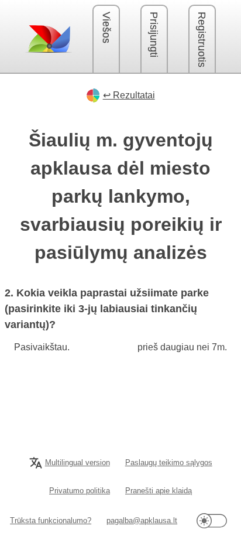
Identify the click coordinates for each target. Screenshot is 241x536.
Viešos (106, 27)
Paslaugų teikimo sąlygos (168, 462)
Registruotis (202, 39)
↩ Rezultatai (129, 95)
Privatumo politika (79, 490)
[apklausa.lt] (48, 39)
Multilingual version (77, 462)
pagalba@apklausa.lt (141, 520)
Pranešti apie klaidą (158, 490)
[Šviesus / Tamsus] (212, 520)
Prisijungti (154, 34)
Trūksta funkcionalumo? (50, 520)
